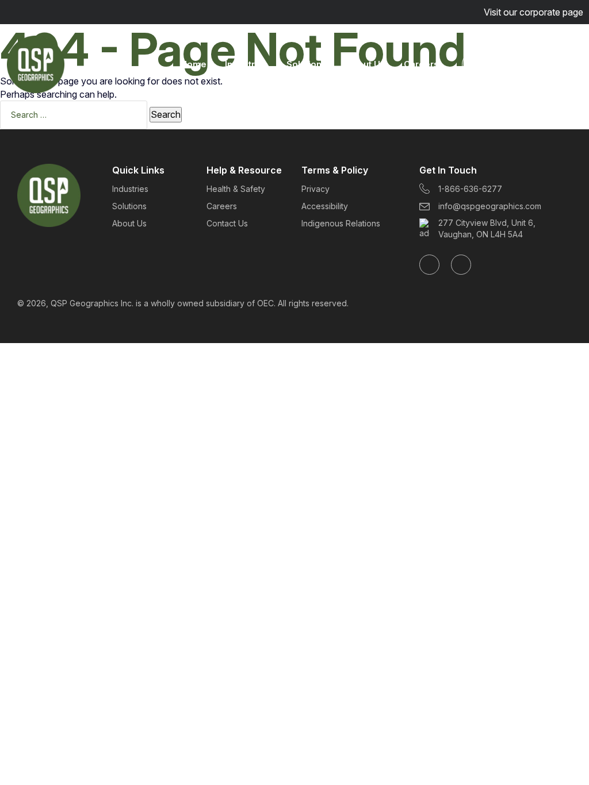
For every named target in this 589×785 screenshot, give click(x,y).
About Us (365, 64)
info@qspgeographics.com (489, 206)
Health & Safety (235, 189)
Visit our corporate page (533, 12)
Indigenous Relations (340, 223)
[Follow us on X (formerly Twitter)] (461, 265)
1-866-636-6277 (470, 189)
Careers (421, 64)
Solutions (306, 64)
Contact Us (227, 223)
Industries (246, 64)
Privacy (315, 189)
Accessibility (324, 206)
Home (193, 64)
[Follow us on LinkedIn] (429, 265)
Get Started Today (516, 64)
